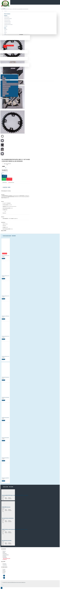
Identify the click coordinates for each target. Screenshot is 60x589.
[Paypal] (3, 585)
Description (5, 187)
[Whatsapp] (4, 578)
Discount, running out (7, 13)
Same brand (14, 235)
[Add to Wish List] (2, 259)
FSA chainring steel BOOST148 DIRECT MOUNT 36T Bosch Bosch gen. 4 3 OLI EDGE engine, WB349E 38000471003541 (6, 477)
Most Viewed (11, 486)
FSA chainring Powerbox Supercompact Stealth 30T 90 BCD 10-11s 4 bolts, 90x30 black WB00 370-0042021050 (6, 377)
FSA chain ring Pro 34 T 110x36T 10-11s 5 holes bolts (6, 295)
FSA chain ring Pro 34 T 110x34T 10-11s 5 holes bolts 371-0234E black (6, 356)
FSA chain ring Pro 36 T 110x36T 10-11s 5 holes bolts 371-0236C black (6, 336)
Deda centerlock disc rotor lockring (6, 540)
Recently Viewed (5, 486)
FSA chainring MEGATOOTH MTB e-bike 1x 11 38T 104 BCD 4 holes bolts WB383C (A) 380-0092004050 (15, 495)
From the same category (7, 235)
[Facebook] (4, 576)
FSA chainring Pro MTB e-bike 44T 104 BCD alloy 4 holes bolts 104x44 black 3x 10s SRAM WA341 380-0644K (6, 457)
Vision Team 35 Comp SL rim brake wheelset (8, 518)
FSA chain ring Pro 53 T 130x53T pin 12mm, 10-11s (6, 255)
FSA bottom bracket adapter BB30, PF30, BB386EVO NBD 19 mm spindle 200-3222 (6, 397)
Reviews (9, 187)
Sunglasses (5, 15)
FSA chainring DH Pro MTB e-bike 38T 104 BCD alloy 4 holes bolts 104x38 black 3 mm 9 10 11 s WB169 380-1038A (6, 437)
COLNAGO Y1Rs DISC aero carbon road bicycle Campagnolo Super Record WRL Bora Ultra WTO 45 (14, 529)
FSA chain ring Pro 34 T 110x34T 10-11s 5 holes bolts (6, 275)
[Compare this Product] (3, 259)
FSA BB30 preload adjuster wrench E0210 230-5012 (6, 417)
